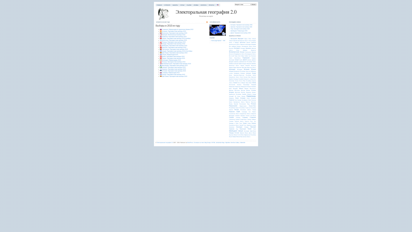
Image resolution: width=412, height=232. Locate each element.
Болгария (237, 48)
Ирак (243, 67)
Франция (253, 127)
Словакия (245, 117)
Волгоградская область (250, 54)
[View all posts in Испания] (161, 31)
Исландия (239, 69)
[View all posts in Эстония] (161, 71)
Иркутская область (251, 67)
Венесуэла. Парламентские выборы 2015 (174, 33)
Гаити (239, 55)
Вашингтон (253, 50)
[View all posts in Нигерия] (161, 67)
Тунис (240, 123)
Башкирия (253, 44)
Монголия (237, 92)
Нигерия (243, 96)
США (238, 111)
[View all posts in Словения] (161, 29)
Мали (230, 88)
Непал (238, 96)
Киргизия (253, 77)
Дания (245, 60)
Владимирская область (239, 54)
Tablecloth (242, 142)
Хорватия (231, 129)
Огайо (249, 100)
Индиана (231, 67)
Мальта (241, 88)
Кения (241, 77)
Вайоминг (245, 50)
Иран (246, 67)
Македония (244, 86)
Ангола (250, 40)
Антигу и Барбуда (234, 42)
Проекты (211, 5)
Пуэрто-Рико (252, 106)
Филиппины (231, 127)
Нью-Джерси (245, 100)
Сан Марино (252, 111)
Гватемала (253, 55)
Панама (231, 104)
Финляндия (239, 127)
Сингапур (238, 117)
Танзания (231, 121)
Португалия (233, 106)
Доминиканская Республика (245, 61)
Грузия (240, 59)
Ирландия (232, 69)
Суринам (237, 119)
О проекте (167, 5)
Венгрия (242, 52)
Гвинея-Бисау (237, 58)
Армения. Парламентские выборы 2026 (241, 26)
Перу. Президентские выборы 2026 (240, 28)
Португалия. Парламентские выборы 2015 (175, 49)
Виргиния (254, 52)
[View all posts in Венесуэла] (161, 33)
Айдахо (246, 38)
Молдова (231, 92)
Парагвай (236, 104)
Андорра (254, 40)
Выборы (175, 5)
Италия (253, 69)
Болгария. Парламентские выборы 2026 (241, 24)
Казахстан (248, 71)
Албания (254, 38)
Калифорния (236, 73)
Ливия (250, 82)
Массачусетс (253, 88)
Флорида (246, 127)
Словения (253, 117)
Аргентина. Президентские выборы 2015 (174, 40)
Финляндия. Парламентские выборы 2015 (175, 65)
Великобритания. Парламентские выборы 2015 (176, 63)
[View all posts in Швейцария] (160, 45)
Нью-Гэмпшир (238, 100)
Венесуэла (248, 52)
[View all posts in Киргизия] (161, 47)
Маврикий (253, 84)
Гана (250, 55)
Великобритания (234, 52)
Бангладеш (248, 44)
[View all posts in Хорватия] (161, 36)
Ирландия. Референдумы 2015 (171, 60)
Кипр (249, 77)
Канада (254, 73)
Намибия (244, 94)
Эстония (236, 133)
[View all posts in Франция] (161, 35)
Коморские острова (248, 79)
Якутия (230, 136)
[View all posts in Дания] (161, 56)
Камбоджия (248, 73)
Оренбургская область (239, 102)
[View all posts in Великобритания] (161, 63)
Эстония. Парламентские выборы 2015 (174, 71)
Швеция (240, 131)
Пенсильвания (242, 104)
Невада (254, 94)
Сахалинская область (234, 113)
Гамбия (246, 55)
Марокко (246, 88)
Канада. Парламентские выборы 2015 (173, 44)
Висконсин (231, 54)
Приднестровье (243, 106)
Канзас (230, 75)
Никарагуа (231, 98)
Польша (253, 104)
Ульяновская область (234, 125)
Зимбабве (253, 63)
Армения (253, 42)
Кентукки (246, 77)
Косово (237, 80)
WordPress (190, 142)
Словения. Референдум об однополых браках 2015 (177, 29)
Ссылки (189, 5)
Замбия (240, 63)
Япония (238, 136)
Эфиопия (242, 133)
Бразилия (248, 48)
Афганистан (243, 44)
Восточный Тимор (233, 55)
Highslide (227, 142)
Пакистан (248, 102)
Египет (254, 61)
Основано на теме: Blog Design (202, 142)
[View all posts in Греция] (161, 51)
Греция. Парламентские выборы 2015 (173, 74)
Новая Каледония (251, 98)
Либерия (243, 82)
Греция (237, 59)
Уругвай (241, 125)
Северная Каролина (240, 115)
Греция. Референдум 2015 (170, 54)
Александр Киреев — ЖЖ (218, 40)
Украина (253, 123)
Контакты (204, 5)
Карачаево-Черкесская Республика (242, 75)
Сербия (231, 117)
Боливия (243, 48)
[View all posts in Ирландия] (161, 60)
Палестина (253, 102)
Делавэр (249, 59)
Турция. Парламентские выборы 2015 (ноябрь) (176, 38)
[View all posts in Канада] (161, 44)
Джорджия (231, 61)
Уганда (249, 123)
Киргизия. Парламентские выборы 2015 (174, 47)
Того (255, 121)
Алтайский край (235, 40)
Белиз (254, 46)
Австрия (240, 38)
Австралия (233, 38)
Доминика (236, 61)
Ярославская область (245, 136)
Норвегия (231, 100)
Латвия (235, 82)
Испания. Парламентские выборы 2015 (174, 31)
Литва (254, 82)
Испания (246, 69)
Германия (246, 58)
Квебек (254, 75)
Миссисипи (237, 90)
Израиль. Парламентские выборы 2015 (174, 69)
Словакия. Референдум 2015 (171, 72)
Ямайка (234, 136)
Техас (251, 121)
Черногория (243, 129)
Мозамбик (253, 90)
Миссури (243, 90)
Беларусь (239, 46)
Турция (245, 123)
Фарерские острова (251, 125)
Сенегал (247, 115)
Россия (236, 109)
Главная (159, 5)
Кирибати (231, 79)
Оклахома (253, 100)
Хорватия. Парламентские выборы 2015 (174, 36)
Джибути (254, 59)
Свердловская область (245, 113)
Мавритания (232, 86)
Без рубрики (232, 46)
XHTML (213, 142)
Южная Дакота (248, 133)
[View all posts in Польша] (161, 42)
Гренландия (231, 59)
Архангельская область (234, 44)
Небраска (249, 94)
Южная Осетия (237, 134)
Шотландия (246, 131)
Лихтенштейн (232, 84)
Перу (248, 104)
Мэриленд (248, 92)
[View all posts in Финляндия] (161, 65)
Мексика (231, 90)
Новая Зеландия (240, 98)
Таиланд (249, 119)
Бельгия (231, 48)
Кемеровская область (234, 77)
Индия (234, 67)
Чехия (249, 129)
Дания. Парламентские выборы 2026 (241, 33)
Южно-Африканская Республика (248, 134)
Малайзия (253, 86)
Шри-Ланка (253, 131)
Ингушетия (253, 65)
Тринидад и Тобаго (234, 123)
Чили (254, 129)
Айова (249, 38)
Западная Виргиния (246, 63)
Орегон (230, 102)
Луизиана (239, 84)
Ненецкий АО (232, 96)
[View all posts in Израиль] (161, 69)
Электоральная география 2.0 (165, 142)
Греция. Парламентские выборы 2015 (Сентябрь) (177, 51)
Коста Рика (242, 80)
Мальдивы (235, 88)
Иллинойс (247, 65)
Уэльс (245, 125)
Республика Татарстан (244, 107)
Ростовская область (245, 109)
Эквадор (231, 133)
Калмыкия (242, 73)
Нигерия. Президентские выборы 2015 (174, 67)
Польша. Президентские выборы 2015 (173, 62)
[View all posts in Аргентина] (161, 40)
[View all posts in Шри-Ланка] (161, 53)
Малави (249, 86)
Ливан (247, 82)
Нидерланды (251, 96)
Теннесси (247, 121)
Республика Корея (234, 107)
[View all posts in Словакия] (161, 72)
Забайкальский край (233, 63)
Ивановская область (234, 65)
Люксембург (246, 84)
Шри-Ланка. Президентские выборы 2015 (174, 76)
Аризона (248, 42)
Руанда (254, 109)
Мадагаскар (238, 86)
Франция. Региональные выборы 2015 (173, 35)
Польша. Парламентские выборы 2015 (174, 42)
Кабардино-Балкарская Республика (237, 71)
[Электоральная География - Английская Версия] (217, 5)
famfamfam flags (220, 142)
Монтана (243, 92)
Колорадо (236, 79)
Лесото (239, 82)
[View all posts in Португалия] (161, 49)
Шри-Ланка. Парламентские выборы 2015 (174, 53)
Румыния (232, 111)
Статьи (182, 5)
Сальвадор (244, 111)
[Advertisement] (174, 99)
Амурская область (244, 40)
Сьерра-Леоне (243, 119)
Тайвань (254, 119)
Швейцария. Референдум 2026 (239, 30)
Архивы (196, 5)
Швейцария (233, 131)
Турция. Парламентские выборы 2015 (173, 58)
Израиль (242, 65)
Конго (254, 79)
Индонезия (239, 67)
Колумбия (241, 79)
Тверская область (239, 121)
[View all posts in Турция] (161, 38)
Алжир (230, 40)
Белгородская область (247, 46)
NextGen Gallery (235, 142)
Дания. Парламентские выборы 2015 (173, 56)
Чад (237, 129)
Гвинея (230, 58)
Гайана (242, 55)
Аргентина (242, 42)
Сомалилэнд (232, 119)
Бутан (237, 50)
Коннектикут (232, 80)
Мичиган (248, 90)
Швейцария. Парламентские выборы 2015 (174, 45)
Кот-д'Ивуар (248, 80)
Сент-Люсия (253, 115)
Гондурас (254, 58)
